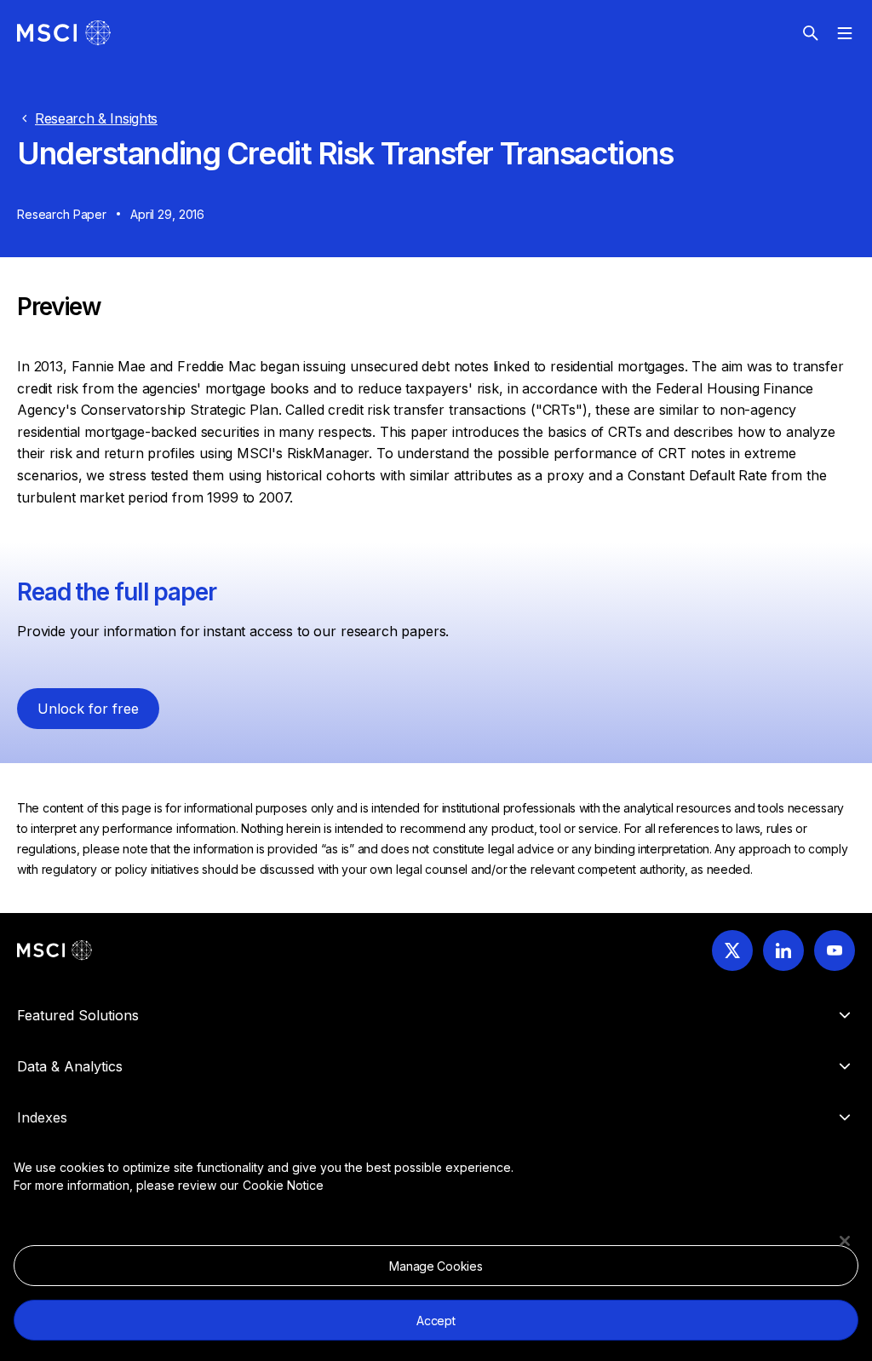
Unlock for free (88, 708)
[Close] (844, 1241)
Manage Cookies (435, 1266)
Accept (435, 1320)
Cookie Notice (283, 1185)
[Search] (810, 33)
